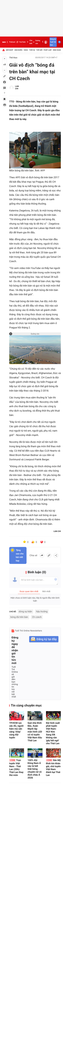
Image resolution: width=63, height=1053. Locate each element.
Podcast (12, 42)
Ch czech (37, 617)
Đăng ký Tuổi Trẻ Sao (53, 42)
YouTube (22, 42)
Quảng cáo (37, 42)
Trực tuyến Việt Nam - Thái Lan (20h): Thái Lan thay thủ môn (16, 767)
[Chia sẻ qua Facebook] (42, 555)
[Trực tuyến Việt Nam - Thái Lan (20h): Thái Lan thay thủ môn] (16, 753)
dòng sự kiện (25, 611)
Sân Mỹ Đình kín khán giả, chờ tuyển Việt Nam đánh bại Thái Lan (53, 767)
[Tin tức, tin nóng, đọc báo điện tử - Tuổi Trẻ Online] (4, 42)
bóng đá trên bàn (19, 617)
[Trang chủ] (3, 50)
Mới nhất (9, 50)
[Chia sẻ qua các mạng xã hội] (56, 555)
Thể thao (13, 58)
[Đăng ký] (43, 639)
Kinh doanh (57, 50)
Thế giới (39, 50)
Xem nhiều (18, 50)
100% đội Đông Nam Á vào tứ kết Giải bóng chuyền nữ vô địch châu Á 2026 (35, 769)
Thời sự (32, 50)
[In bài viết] (4, 105)
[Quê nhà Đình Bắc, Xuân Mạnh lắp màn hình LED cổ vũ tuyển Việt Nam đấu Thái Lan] (35, 715)
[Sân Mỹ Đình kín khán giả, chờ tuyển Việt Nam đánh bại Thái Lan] (53, 753)
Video (26, 50)
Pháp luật (48, 50)
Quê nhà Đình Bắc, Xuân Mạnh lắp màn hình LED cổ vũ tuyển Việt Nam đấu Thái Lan (35, 732)
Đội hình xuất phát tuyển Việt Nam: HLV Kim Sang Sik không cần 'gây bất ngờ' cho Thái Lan (53, 733)
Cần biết (30, 42)
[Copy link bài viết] (49, 555)
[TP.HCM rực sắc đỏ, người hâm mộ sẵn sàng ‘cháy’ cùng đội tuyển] (16, 715)
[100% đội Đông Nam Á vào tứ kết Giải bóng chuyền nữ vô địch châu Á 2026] (35, 753)
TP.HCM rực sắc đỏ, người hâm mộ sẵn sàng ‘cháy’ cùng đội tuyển (16, 730)
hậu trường (41, 611)
